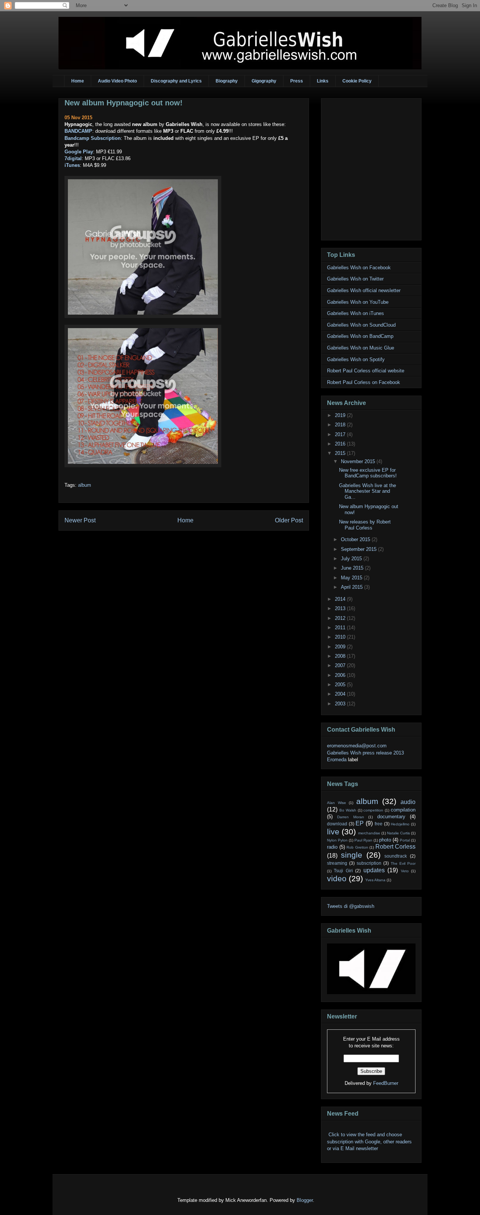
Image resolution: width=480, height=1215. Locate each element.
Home (77, 81)
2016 (341, 444)
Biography (227, 81)
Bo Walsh (347, 810)
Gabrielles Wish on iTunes (355, 313)
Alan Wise (336, 803)
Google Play (78, 151)
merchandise (369, 833)
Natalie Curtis (398, 833)
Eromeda (336, 759)
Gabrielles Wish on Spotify (356, 359)
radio (332, 847)
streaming (337, 863)
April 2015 (352, 587)
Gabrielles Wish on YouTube (357, 302)
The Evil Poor (403, 863)
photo (385, 840)
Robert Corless (395, 846)
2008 (341, 656)
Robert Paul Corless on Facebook (363, 382)
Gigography (264, 81)
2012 (341, 618)
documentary (391, 816)
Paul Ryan (363, 840)
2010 (341, 637)
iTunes (72, 165)
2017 (341, 434)
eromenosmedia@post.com (357, 745)
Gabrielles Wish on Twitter (355, 279)
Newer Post (80, 520)
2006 (341, 675)
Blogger (305, 1200)
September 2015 (359, 549)
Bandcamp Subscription (92, 138)
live (333, 831)
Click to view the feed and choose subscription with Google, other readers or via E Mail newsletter (369, 1141)
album (84, 485)
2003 (341, 703)
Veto (405, 871)
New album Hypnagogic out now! (123, 103)
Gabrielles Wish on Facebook (359, 267)
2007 (341, 665)
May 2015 (352, 577)
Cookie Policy (357, 81)
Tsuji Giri (343, 870)
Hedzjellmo (400, 824)
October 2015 (356, 539)
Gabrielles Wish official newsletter (363, 290)
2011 (341, 627)
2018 (341, 425)
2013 (341, 608)
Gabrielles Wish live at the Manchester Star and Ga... (367, 491)
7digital (73, 158)
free (378, 823)
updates (374, 870)
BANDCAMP (78, 131)
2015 (341, 453)
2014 (341, 599)
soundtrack (395, 856)
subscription (369, 863)
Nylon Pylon (337, 840)
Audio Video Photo (117, 81)
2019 (341, 415)
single (351, 854)
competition (373, 810)
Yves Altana (375, 880)
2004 (341, 694)
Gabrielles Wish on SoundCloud (361, 325)
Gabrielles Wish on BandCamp (360, 336)
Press (296, 81)
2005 (341, 684)
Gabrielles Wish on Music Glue (360, 348)
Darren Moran (350, 817)
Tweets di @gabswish (350, 906)
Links (322, 81)
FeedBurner (385, 1083)
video (336, 878)
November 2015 (358, 461)
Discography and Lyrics (176, 81)
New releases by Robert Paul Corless (365, 525)
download (337, 823)
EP (360, 823)
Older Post (289, 520)
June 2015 (353, 568)
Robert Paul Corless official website (365, 371)
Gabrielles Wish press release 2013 (365, 753)
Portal (405, 840)
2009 (341, 647)
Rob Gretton (357, 847)
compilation (403, 810)
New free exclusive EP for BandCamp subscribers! (368, 473)
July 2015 (352, 558)
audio (408, 802)
